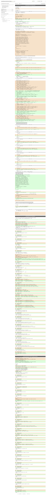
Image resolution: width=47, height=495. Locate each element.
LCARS (14, 1)
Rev (12, 10)
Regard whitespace (43, 3)
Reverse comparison (4, 7)
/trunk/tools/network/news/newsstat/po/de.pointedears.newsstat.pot (30, 356)
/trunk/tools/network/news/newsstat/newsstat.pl (30, 5)
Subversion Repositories (6, 1)
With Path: (2, 10)
